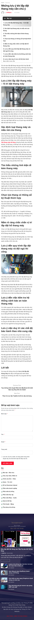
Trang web (4, 449)
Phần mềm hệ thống (8, 491)
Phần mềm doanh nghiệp (10, 488)
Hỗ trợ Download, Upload (10, 485)
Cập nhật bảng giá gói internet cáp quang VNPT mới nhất (20, 586)
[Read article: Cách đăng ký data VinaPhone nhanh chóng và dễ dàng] (4, 572)
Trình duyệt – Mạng (8, 504)
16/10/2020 (16, 12)
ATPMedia (8, 12)
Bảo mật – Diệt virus (8, 472)
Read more (6, 560)
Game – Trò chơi (7, 482)
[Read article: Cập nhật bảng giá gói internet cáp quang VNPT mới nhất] (4, 587)
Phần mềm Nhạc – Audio (10, 498)
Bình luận (4, 414)
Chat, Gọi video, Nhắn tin (10, 475)
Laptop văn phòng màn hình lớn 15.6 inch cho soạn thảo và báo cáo (20, 565)
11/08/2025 (11, 567)
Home (2, 2)
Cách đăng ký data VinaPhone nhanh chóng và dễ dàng (19, 572)
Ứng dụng (7, 2)
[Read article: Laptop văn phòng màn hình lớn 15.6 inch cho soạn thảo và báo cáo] (4, 565)
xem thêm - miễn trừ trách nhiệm (17, 616)
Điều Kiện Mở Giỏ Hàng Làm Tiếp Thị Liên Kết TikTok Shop (17, 550)
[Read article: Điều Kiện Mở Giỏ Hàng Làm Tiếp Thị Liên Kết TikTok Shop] (17, 539)
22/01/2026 (10, 553)
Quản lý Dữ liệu (7, 501)
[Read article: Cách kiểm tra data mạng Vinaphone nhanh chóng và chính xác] (4, 580)
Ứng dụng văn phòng (9, 507)
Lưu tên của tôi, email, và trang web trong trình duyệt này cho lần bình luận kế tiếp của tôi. (16, 457)
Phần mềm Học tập (8, 494)
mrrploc (4, 553)
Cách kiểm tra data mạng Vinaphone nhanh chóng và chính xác (21, 579)
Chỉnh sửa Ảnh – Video (9, 479)
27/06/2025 (11, 575)
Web (3, 545)
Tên (3, 434)
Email (3, 442)
